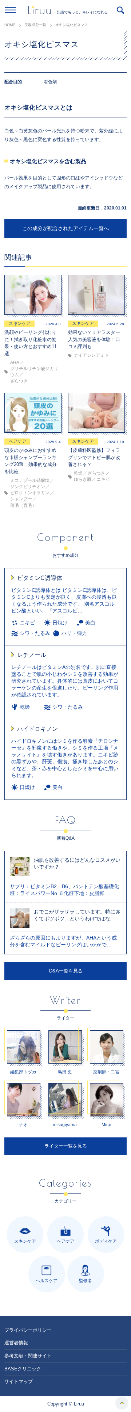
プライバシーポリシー (28, 1330)
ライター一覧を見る (65, 1146)
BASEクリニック (22, 1368)
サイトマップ (18, 1381)
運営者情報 (16, 1342)
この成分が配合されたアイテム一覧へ (65, 228)
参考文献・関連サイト (28, 1355)
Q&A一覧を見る (66, 971)
